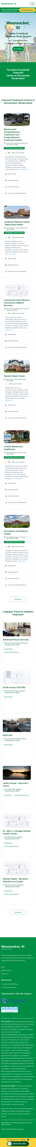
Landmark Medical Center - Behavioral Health (17, 223)
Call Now (19, 49)
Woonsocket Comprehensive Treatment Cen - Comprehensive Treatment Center (13, 134)
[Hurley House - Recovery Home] (17, 773)
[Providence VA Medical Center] (17, 521)
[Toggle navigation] (32, 4)
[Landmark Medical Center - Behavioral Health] (17, 212)
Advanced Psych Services (16, 639)
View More (18, 599)
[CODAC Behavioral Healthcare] (17, 436)
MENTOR (7, 735)
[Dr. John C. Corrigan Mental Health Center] (17, 821)
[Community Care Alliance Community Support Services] (17, 290)
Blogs (3, 967)
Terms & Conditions (7, 1129)
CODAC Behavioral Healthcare (13, 448)
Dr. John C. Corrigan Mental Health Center (16, 832)
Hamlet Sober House (14, 376)
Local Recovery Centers (8, 987)
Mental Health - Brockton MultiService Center (15, 880)
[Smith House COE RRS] (17, 677)
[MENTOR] (17, 725)
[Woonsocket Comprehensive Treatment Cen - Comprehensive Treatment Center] (17, 119)
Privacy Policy (19, 1129)
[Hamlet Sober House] (17, 366)
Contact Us (5, 974)
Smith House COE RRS (14, 687)
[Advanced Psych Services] (17, 629)
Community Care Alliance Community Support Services (17, 303)
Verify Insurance (6, 970)
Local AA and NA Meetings (9, 984)
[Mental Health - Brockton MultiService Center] (17, 869)
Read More (24, 169)
